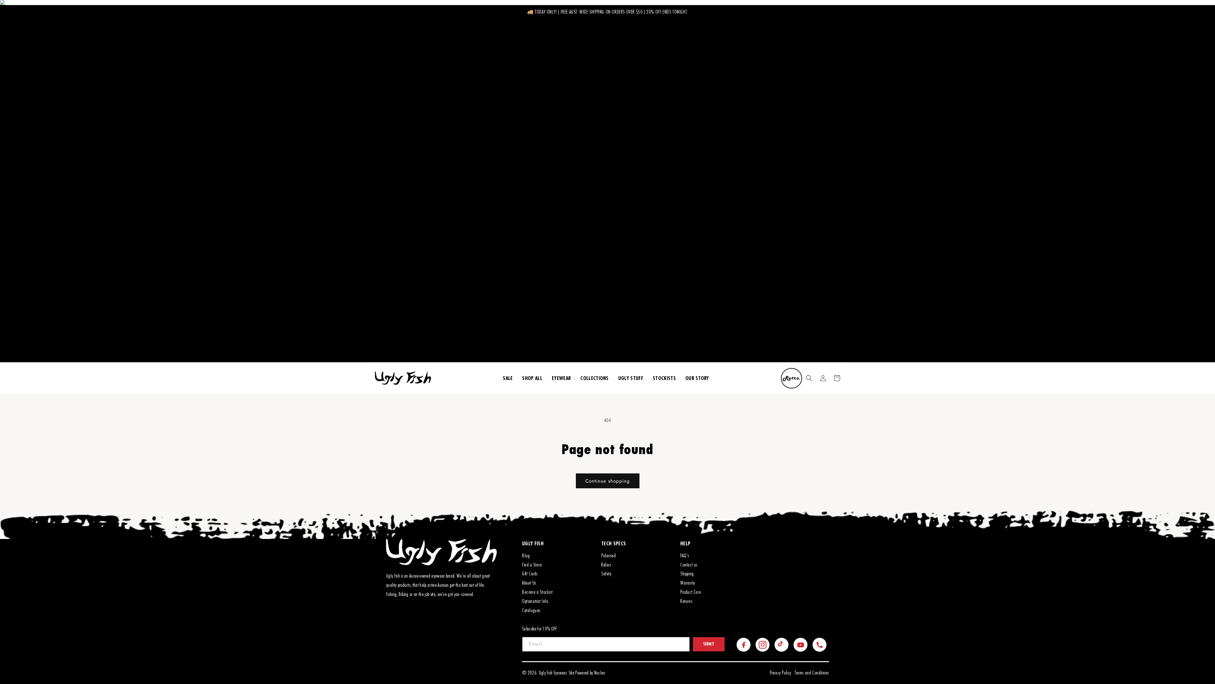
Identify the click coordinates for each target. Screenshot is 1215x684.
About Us (529, 583)
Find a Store (532, 564)
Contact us (688, 564)
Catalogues (531, 610)
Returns (686, 601)
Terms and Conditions (811, 672)
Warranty (687, 583)
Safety (606, 573)
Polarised (608, 555)
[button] (809, 378)
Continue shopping (607, 481)
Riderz (606, 564)
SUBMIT (708, 644)
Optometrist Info (535, 601)
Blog (526, 555)
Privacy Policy (780, 672)
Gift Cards (530, 573)
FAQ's (684, 555)
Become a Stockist (537, 592)
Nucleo (599, 672)
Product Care (690, 592)
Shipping (687, 573)
